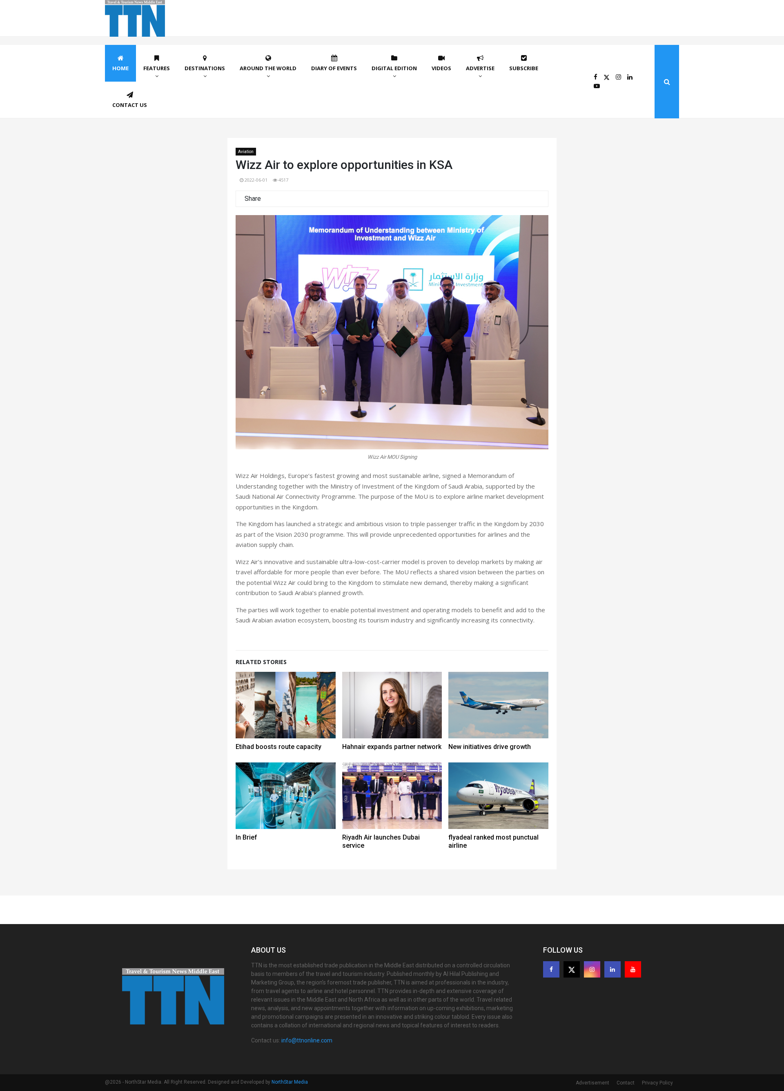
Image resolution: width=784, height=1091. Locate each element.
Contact (626, 1083)
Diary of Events (334, 68)
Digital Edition (394, 68)
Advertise (480, 68)
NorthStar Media (290, 1082)
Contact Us (129, 105)
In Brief (246, 837)
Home (120, 68)
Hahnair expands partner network (391, 747)
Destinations (205, 68)
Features (156, 68)
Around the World (268, 68)
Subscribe (523, 68)
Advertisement (592, 1083)
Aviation (246, 151)
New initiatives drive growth (489, 747)
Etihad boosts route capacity (278, 747)
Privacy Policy (657, 1083)
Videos (441, 68)
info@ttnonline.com (306, 1040)
